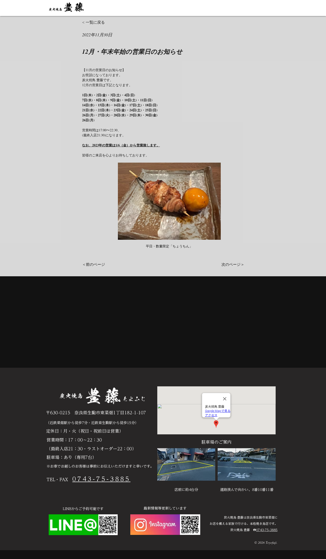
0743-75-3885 (267, 530)
